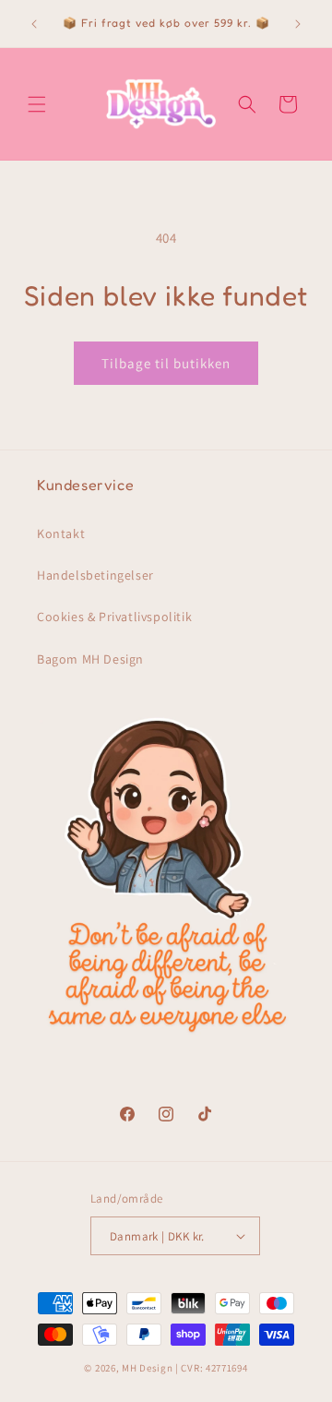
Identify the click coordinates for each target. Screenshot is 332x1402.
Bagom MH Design (90, 659)
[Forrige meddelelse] (34, 24)
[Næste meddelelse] (298, 24)
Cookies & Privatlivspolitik (114, 616)
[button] (37, 104)
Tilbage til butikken (166, 363)
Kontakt (61, 533)
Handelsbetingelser (95, 575)
